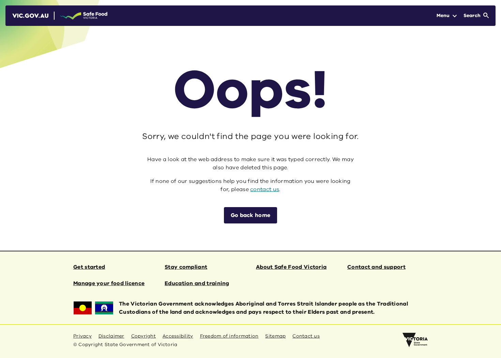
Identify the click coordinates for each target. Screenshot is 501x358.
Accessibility (178, 336)
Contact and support (376, 267)
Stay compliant (186, 267)
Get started (89, 267)
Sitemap (275, 336)
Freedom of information (229, 336)
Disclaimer (111, 336)
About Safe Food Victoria (291, 267)
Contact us (306, 336)
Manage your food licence (109, 283)
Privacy (82, 336)
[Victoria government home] (415, 340)
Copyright (143, 336)
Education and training (197, 283)
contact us (264, 189)
